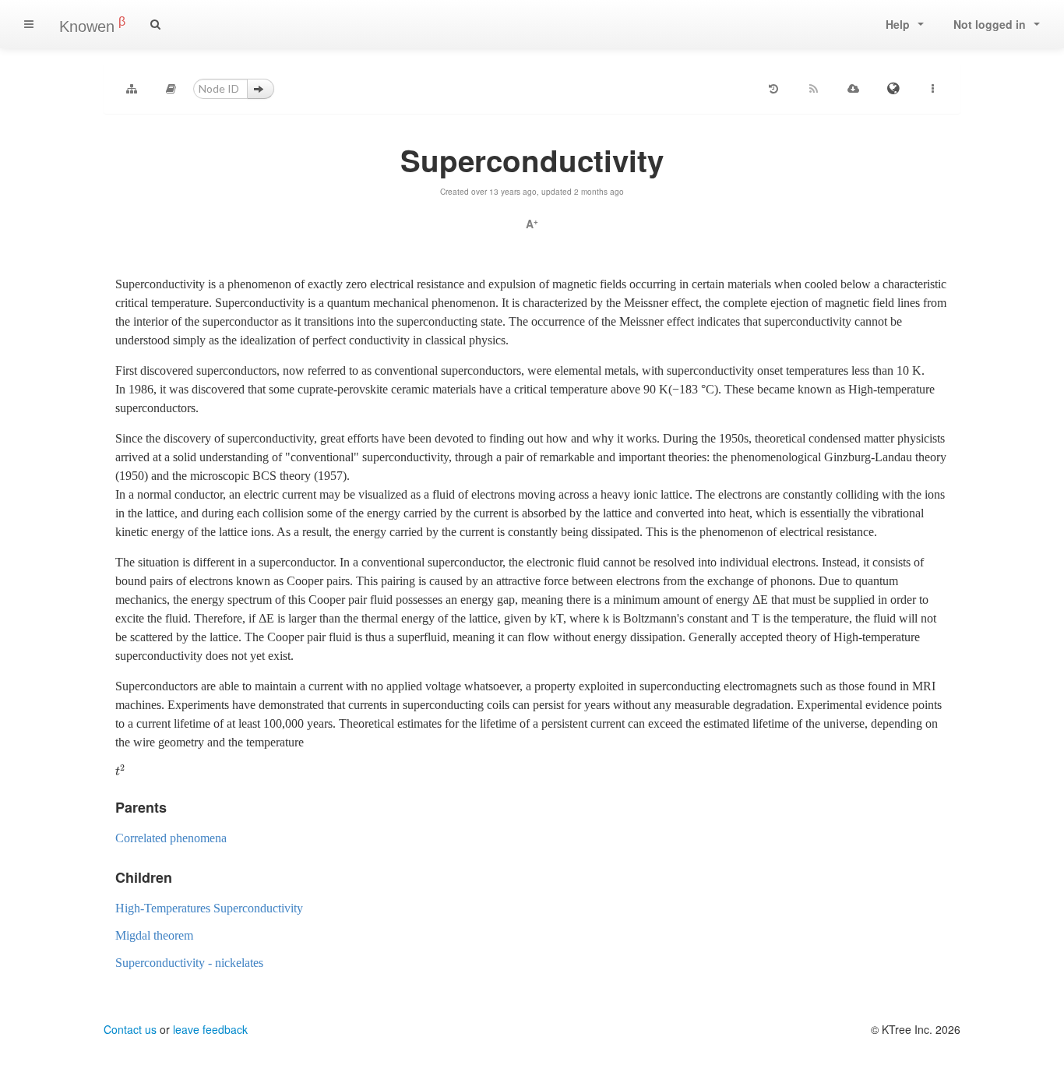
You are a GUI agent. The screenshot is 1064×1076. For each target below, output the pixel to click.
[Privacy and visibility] (893, 89)
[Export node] (853, 89)
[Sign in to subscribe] (813, 89)
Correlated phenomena (171, 838)
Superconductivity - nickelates (189, 962)
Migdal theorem (154, 935)
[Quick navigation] (171, 89)
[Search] (155, 24)
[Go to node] (260, 89)
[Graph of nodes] (132, 89)
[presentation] (120, 771)
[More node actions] (932, 89)
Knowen (92, 25)
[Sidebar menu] (28, 24)
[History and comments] (773, 89)
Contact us (130, 1029)
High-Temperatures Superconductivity (209, 908)
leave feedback (210, 1029)
